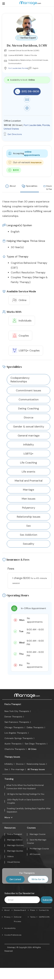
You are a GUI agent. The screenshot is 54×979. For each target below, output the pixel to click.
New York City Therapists (16, 711)
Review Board (20, 910)
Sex (6, 769)
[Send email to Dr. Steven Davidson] (27, 102)
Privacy (7, 917)
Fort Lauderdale (14, 68)
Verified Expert (28, 37)
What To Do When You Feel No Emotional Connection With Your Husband (25, 787)
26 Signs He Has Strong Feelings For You (25, 794)
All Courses (35, 854)
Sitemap (11, 947)
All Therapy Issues (36, 769)
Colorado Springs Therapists (18, 738)
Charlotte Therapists (14, 749)
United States (11, 128)
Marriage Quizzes (15, 845)
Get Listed (15, 879)
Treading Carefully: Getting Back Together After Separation (29, 810)
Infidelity (8, 764)
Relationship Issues (36, 764)
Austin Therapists (13, 743)
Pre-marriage (17, 769)
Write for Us (38, 879)
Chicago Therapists (14, 727)
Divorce (20, 764)
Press (32, 910)
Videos (10, 856)
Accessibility (10, 928)
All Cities (32, 749)
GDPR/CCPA (44, 917)
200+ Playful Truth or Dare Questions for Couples (25, 801)
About (13, 186)
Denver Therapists (13, 716)
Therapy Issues (12, 756)
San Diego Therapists (35, 743)
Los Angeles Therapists (15, 732)
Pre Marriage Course (39, 848)
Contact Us (44, 910)
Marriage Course (37, 834)
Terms (33, 917)
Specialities (31, 186)
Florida (24, 68)
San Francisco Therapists (16, 722)
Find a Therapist (12, 704)
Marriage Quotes (15, 851)
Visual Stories (13, 862)
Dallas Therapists (35, 727)
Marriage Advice (14, 839)
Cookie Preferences (12, 935)
